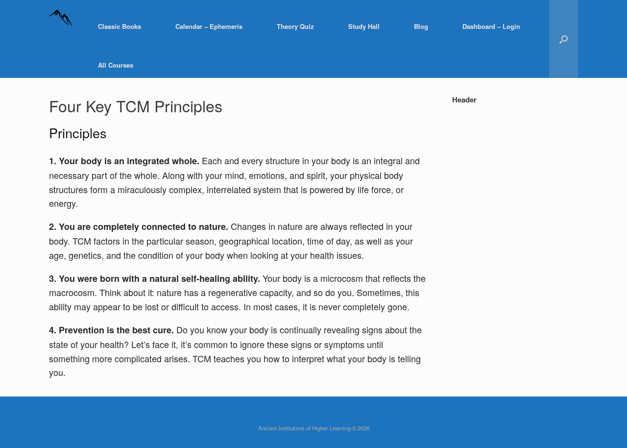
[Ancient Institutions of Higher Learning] (61, 26)
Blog (421, 26)
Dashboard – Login (491, 26)
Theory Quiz (295, 26)
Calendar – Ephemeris (208, 26)
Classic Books (119, 26)
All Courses (115, 65)
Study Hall (364, 26)
